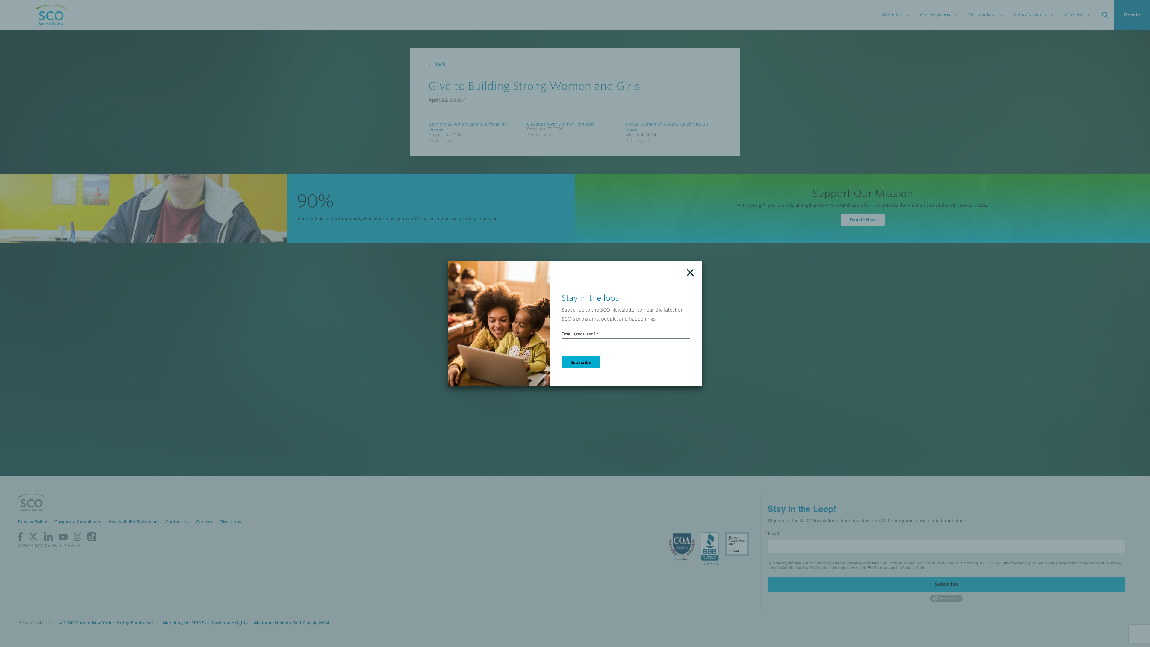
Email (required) (580, 334)
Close (690, 273)
